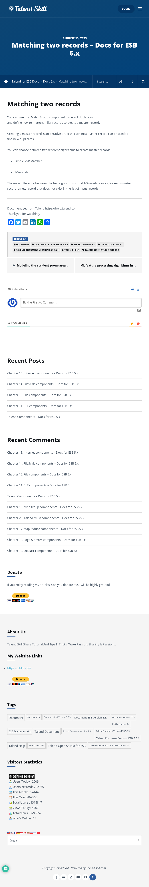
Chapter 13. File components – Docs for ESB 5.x (39, 395)
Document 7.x (33, 717)
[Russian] (31, 833)
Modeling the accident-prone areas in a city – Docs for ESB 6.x (61, 265)
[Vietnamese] (38, 833)
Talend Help (71, 250)
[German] (18, 833)
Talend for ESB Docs (25, 81)
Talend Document (111, 244)
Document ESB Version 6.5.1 (51, 244)
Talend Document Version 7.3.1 (77, 731)
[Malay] (28, 833)
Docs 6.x (49, 81)
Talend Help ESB (36, 745)
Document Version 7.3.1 (123, 717)
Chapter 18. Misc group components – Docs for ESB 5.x (44, 507)
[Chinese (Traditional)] (9, 833)
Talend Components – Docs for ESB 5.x (33, 417)
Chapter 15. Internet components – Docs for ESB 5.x (42, 373)
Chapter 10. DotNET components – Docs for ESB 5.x (42, 551)
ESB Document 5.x (120, 724)
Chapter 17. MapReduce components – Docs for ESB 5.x (45, 529)
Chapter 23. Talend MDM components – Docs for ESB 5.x (45, 518)
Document (22, 244)
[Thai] (35, 833)
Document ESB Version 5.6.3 (57, 717)
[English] (12, 833)
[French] (15, 833)
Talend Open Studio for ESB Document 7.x (109, 745)
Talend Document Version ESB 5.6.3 (113, 731)
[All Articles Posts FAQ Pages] (120, 81)
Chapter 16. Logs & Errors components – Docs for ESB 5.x (46, 540)
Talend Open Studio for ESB (102, 250)
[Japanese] (25, 833)
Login (126, 8)
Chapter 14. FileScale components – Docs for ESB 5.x (42, 384)
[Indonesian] (22, 833)
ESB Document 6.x (84, 244)
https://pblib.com (19, 668)
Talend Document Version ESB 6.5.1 (37, 250)
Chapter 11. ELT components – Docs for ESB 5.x (39, 406)
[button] (140, 8)
